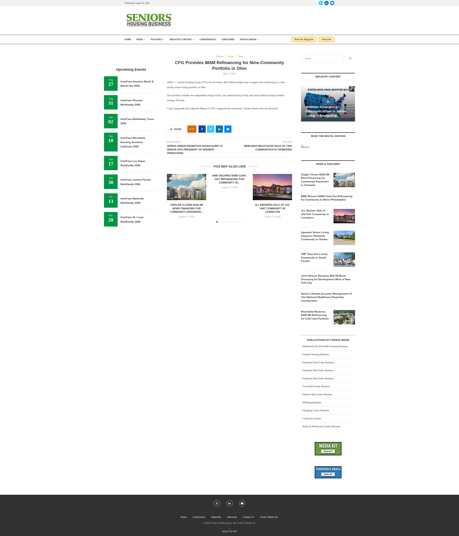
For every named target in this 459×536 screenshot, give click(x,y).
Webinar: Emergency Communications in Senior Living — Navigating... (326, 111)
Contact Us (248, 517)
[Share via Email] (227, 129)
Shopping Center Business (316, 410)
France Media (248, 39)
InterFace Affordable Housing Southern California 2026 (132, 142)
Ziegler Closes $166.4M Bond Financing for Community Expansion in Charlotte (315, 180)
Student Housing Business (316, 354)
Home (128, 39)
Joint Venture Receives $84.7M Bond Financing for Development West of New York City (325, 279)
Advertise (232, 517)
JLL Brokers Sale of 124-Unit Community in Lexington (272, 208)
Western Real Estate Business (317, 394)
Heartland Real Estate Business (318, 362)
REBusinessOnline (312, 402)
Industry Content (181, 39)
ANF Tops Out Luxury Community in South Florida (314, 257)
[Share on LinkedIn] (219, 129)
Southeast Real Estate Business (318, 378)
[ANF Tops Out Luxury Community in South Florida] (344, 259)
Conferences (208, 39)
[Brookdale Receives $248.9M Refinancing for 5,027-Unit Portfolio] (344, 317)
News (139, 39)
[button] (172, 198)
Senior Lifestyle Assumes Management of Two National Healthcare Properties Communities (326, 297)
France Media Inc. (269, 517)
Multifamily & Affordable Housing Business (325, 346)
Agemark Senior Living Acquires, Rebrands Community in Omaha (315, 236)
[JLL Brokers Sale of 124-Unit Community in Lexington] (272, 187)
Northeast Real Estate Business (318, 370)
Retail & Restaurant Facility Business (321, 426)
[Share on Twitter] (210, 129)
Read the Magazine (304, 39)
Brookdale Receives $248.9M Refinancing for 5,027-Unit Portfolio (315, 315)
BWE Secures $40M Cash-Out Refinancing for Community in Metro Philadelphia (326, 198)
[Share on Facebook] (202, 129)
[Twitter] (321, 3)
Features (156, 39)
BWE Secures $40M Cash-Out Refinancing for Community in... (229, 179)
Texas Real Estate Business (316, 386)
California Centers (312, 418)
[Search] (350, 58)
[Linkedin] (326, 3)
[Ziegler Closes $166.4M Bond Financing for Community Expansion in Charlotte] (186, 187)
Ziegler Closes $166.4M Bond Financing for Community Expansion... (186, 208)
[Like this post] (193, 129)
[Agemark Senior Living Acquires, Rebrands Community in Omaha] (344, 238)
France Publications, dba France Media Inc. (233, 523)
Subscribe (228, 39)
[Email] (332, 3)
